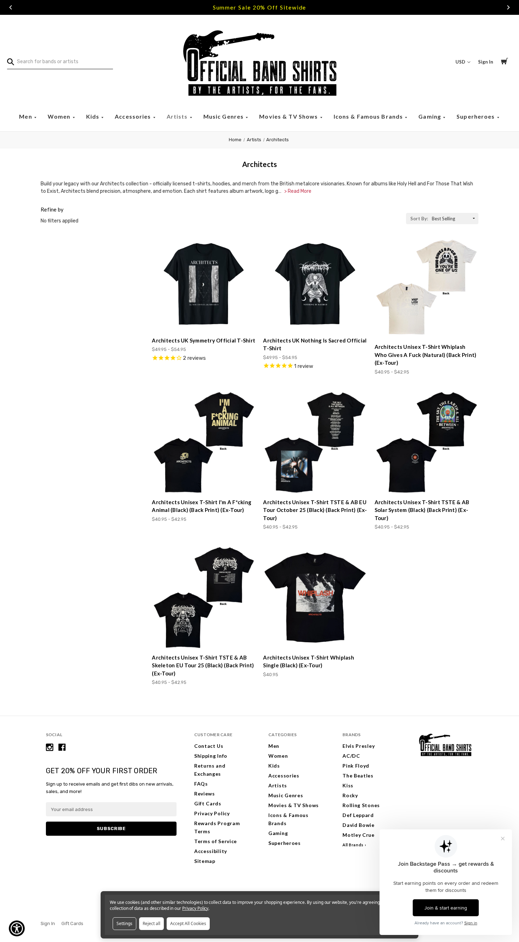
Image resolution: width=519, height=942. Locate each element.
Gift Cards (207, 803)
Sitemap (204, 861)
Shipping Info (210, 756)
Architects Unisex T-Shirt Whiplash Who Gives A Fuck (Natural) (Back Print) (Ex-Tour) (426, 355)
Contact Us (208, 746)
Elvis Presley (358, 746)
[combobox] (60, 61)
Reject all (151, 923)
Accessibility (210, 851)
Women (60, 116)
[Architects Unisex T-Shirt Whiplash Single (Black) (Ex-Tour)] (315, 597)
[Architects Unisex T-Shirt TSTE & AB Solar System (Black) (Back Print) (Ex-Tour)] (426, 442)
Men (26, 116)
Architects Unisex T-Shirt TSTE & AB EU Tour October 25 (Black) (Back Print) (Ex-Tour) (315, 510)
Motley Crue (358, 835)
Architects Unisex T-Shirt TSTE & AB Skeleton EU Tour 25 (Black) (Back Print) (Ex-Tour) (203, 665)
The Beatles (358, 776)
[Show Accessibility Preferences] (17, 928)
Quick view (204, 318)
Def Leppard (358, 815)
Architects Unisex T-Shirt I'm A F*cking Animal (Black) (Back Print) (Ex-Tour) (201, 506)
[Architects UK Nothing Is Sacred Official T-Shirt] (315, 284)
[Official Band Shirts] (259, 62)
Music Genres (224, 116)
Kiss (347, 785)
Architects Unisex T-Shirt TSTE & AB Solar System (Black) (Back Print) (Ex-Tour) (422, 510)
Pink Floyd (355, 766)
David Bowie (358, 825)
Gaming (430, 116)
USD (460, 62)
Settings (124, 923)
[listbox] (454, 218)
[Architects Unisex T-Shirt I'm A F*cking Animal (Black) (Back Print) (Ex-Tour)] (204, 442)
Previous (10, 7)
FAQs (201, 784)
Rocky (350, 795)
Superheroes (476, 116)
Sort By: (419, 218)
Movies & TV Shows (289, 116)
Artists (178, 116)
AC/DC (351, 756)
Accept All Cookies (188, 923)
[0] (504, 62)
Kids (93, 116)
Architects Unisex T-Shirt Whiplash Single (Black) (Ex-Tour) (308, 661)
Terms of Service (215, 841)
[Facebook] (62, 747)
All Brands (353, 844)
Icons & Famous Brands (369, 116)
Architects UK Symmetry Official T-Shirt (203, 340)
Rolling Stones (361, 805)
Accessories (134, 116)
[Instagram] (49, 747)
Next (508, 7)
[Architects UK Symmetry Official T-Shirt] (204, 284)
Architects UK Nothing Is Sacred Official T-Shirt (314, 344)
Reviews (204, 794)
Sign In (485, 62)
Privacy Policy (212, 813)
